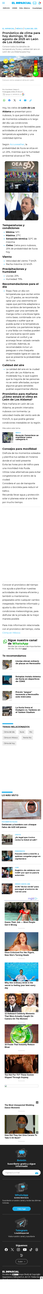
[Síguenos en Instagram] (18, 1249)
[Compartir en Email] (25, 100)
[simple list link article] (21, 810)
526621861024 (21, 1198)
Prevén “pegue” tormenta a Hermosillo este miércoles (27, 694)
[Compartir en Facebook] (9, 100)
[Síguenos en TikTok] (31, 1249)
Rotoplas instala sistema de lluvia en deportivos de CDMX (28, 678)
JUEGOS (6, 8)
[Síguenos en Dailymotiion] (21, 1255)
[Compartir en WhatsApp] (4, 100)
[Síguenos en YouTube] (25, 1249)
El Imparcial (8, 29)
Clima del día (30, 29)
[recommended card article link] (7, 437)
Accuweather (17, 144)
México (19, 29)
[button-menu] (3, 3)
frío (31, 732)
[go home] (21, 1271)
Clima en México (11, 633)
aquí (24, 648)
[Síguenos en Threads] (36, 1249)
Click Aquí (21, 1209)
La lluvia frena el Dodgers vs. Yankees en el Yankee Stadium (28, 709)
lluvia (22, 732)
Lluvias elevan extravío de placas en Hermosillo (28, 662)
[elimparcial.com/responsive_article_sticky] (41, 1278)
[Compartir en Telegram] (20, 100)
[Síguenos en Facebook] (6, 1249)
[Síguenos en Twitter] (12, 1249)
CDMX (14, 8)
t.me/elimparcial (21, 1233)
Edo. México (24, 8)
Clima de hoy (9, 743)
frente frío (27, 738)
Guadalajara (37, 8)
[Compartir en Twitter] (14, 100)
